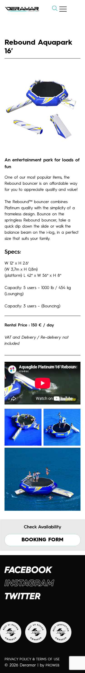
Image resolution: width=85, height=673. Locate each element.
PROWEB (52, 665)
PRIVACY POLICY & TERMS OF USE (32, 659)
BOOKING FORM (42, 539)
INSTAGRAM (29, 583)
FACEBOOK (28, 570)
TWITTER (23, 597)
